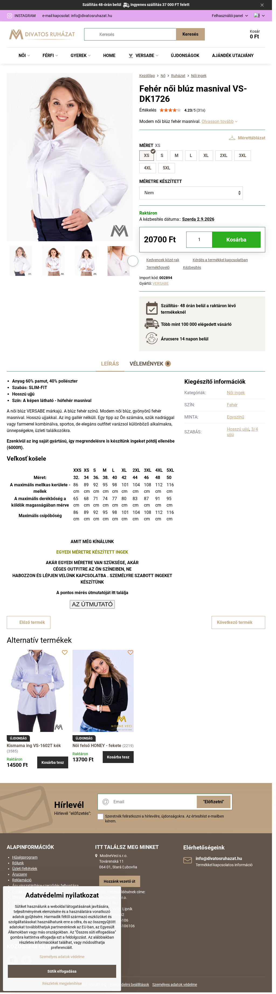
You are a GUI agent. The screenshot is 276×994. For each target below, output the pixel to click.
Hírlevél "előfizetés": (72, 813)
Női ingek (236, 392)
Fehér (232, 404)
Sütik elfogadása (62, 971)
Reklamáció (22, 880)
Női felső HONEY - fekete (97, 745)
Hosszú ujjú (238, 429)
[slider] (170, 110)
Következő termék (235, 622)
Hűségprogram (24, 857)
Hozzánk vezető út (119, 881)
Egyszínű (235, 417)
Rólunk (18, 863)
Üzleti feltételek (24, 868)
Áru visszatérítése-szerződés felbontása (45, 885)
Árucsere (19, 874)
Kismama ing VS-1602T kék (34, 745)
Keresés (190, 34)
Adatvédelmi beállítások (129, 984)
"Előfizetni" (213, 801)
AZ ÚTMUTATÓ (92, 604)
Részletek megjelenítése (62, 983)
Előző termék (32, 622)
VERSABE (161, 283)
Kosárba (236, 239)
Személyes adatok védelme (174, 984)
